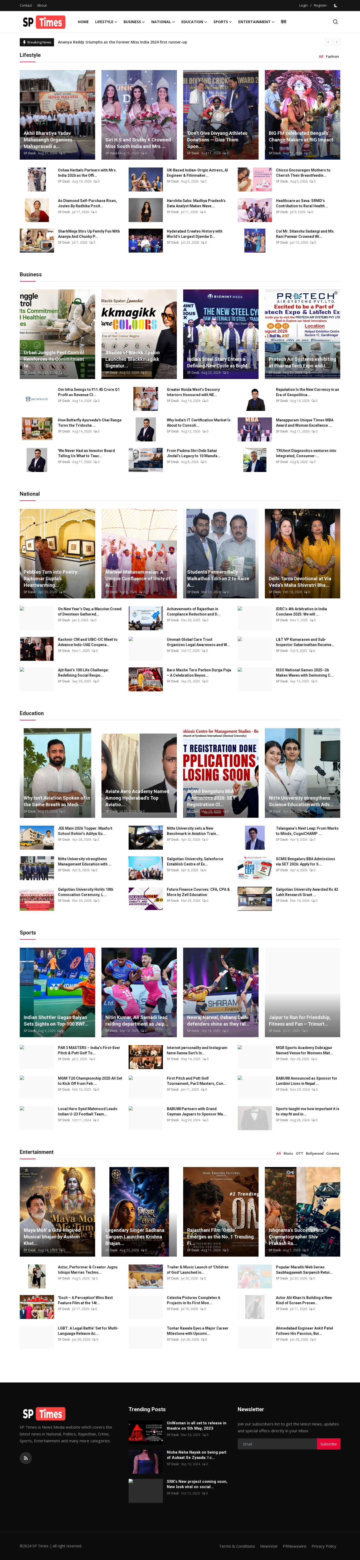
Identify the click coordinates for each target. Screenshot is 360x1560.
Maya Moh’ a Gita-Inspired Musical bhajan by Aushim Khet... (52, 1236)
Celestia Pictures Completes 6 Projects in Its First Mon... (193, 1300)
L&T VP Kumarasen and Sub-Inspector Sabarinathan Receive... (305, 642)
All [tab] (321, 56)
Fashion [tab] (332, 56)
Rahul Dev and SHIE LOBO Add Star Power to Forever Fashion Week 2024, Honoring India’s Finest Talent (152, 42)
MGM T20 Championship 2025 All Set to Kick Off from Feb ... (90, 1081)
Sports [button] (220, 21)
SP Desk (30, 153)
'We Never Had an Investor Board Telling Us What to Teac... (86, 453)
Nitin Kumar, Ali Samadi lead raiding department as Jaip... (136, 1021)
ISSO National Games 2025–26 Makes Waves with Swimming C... (305, 672)
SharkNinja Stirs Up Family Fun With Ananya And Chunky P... (89, 234)
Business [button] (132, 21)
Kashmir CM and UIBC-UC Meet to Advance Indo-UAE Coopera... (88, 642)
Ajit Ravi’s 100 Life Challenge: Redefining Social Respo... (83, 672)
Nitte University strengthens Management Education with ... (84, 861)
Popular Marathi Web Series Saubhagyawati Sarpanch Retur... (304, 1269)
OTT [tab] (299, 1153)
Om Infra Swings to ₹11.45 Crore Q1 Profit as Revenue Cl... (89, 392)
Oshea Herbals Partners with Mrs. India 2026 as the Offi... (87, 173)
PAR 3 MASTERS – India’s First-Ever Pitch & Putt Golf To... (89, 1050)
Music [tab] (288, 1153)
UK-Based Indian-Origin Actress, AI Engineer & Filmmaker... (197, 173)
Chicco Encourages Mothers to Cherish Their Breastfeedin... (303, 173)
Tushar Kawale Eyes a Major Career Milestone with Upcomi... (197, 1331)
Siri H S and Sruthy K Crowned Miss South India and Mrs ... (138, 143)
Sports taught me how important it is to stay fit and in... (307, 1111)
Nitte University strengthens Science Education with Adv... (301, 801)
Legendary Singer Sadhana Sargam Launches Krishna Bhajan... (134, 1236)
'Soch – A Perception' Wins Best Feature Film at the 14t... (85, 1300)
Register (320, 5)
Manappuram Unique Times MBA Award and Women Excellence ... (304, 422)
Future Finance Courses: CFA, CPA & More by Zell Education (198, 892)
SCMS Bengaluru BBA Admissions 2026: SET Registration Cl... (211, 798)
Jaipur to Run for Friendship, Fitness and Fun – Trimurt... (300, 1021)
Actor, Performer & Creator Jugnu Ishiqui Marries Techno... (88, 1269)
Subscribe (328, 1443)
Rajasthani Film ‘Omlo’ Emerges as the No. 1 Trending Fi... (220, 1236)
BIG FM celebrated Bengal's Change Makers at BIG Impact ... (301, 139)
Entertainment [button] (254, 21)
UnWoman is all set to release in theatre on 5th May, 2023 (196, 1426)
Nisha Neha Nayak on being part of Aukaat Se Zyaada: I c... (196, 1455)
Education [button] (192, 21)
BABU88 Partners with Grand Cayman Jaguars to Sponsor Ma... (196, 1111)
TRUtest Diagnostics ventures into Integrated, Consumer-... (306, 453)
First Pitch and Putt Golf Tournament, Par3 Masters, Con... (196, 1081)
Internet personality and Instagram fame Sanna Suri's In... (197, 1050)
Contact (26, 5)
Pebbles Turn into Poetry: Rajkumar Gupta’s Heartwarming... (51, 578)
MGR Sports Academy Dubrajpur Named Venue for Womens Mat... (304, 1050)
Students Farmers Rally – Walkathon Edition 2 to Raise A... (218, 578)
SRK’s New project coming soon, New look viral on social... (197, 1484)
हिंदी (283, 21)
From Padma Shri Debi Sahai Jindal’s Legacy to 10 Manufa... (194, 453)
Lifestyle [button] (104, 21)
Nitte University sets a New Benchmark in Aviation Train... (193, 831)
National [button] (161, 21)
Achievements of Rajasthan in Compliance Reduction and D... (193, 611)
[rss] (26, 1458)
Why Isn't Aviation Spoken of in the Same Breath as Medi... (57, 801)
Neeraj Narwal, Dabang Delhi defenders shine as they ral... (218, 1021)
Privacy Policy (324, 1546)
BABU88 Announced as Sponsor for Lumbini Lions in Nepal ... (306, 1081)
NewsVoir (269, 1546)
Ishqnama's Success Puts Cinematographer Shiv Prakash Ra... (296, 1236)
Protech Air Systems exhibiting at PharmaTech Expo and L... (302, 362)
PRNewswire (295, 1546)
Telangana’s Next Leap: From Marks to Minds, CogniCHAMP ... (307, 831)
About (42, 5)
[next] (336, 42)
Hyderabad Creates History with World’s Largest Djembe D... (194, 234)
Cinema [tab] (332, 1153)
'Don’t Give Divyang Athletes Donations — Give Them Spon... (217, 139)
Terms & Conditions (237, 1546)
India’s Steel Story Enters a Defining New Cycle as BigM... (219, 362)
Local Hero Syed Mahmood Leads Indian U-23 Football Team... (87, 1111)
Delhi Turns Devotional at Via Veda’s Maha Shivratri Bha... (300, 582)
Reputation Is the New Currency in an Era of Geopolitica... (307, 392)
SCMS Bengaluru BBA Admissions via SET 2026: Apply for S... (305, 861)
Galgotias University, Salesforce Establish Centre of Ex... (195, 861)
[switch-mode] (336, 5)
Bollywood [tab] (315, 1153)
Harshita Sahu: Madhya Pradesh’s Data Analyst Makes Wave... (196, 203)
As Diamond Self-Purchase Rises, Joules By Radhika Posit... (87, 203)
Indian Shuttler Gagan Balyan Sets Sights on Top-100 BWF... (56, 1021)
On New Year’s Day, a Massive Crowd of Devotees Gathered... (89, 611)
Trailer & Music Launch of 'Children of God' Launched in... (197, 1269)
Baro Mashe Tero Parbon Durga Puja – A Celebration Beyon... (199, 672)
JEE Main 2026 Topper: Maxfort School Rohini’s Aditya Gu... (85, 831)
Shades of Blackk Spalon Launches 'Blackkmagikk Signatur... (132, 359)
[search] (335, 22)
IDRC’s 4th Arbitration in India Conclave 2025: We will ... (301, 611)
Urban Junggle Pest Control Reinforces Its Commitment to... (54, 359)
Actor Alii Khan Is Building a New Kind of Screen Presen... (304, 1300)
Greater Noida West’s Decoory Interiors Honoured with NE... (193, 392)
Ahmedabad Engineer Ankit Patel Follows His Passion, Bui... (304, 1331)
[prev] (328, 42)
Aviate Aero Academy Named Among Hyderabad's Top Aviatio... (137, 798)
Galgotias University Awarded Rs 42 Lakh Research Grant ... (307, 892)
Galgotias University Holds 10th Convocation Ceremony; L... (85, 892)
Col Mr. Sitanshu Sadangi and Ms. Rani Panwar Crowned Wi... (305, 234)
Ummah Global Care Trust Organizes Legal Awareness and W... (198, 642)
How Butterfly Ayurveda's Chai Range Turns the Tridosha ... (89, 422)
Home (83, 21)
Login (303, 5)
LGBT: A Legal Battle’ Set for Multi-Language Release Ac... (88, 1331)
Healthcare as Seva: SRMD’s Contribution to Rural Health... (302, 203)
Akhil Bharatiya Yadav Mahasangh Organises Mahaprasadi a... (48, 139)
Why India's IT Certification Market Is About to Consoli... (199, 422)
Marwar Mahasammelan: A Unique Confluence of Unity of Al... (138, 578)
